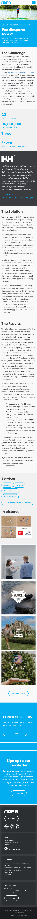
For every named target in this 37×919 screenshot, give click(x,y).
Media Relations (9, 872)
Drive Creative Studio (21, 915)
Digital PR (7, 875)
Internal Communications (12, 870)
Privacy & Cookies (18, 912)
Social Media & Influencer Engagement (16, 863)
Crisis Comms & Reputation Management (17, 868)
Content (7, 865)
